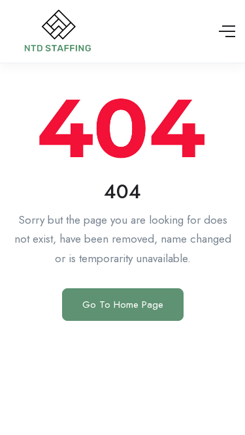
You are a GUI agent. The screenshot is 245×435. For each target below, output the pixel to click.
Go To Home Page (122, 304)
